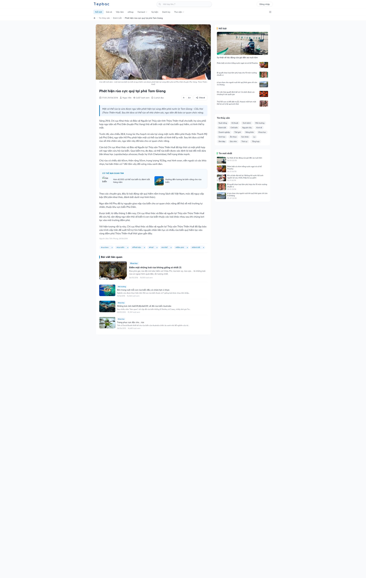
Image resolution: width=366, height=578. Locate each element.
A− (184, 98)
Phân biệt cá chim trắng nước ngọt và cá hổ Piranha (237, 63)
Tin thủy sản (104, 18)
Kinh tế (259, 127)
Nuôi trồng (223, 123)
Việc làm (120, 12)
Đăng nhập (265, 4)
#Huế (151, 247)
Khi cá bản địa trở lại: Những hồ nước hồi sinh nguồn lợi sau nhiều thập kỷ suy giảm (245, 176)
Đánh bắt (117, 18)
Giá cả (109, 12)
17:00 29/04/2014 (110, 97)
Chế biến (234, 127)
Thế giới (237, 132)
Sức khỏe (245, 137)
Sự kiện (154, 12)
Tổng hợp (255, 141)
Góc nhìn (233, 141)
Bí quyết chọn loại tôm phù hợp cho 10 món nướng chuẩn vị (237, 74)
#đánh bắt (196, 247)
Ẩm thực (233, 137)
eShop (131, 12)
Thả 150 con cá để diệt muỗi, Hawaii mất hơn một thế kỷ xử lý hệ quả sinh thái (236, 103)
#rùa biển (120, 247)
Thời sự (244, 141)
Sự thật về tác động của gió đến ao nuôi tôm (244, 158)
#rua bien (105, 247)
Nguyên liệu (247, 127)
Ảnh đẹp (222, 141)
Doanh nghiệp (224, 132)
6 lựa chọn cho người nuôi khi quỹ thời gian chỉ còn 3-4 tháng (237, 83)
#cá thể (165, 247)
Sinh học (222, 137)
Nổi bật (98, 12)
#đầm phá (180, 247)
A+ (189, 97)
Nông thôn (249, 132)
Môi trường (259, 123)
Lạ (254, 137)
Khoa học (262, 132)
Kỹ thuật (235, 123)
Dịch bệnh (247, 123)
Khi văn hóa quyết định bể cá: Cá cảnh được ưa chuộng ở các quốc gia (235, 93)
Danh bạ (166, 12)
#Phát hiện (136, 247)
